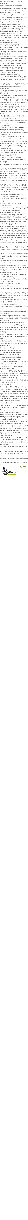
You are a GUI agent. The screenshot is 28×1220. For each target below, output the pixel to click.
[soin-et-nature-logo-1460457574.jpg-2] (11, 471)
